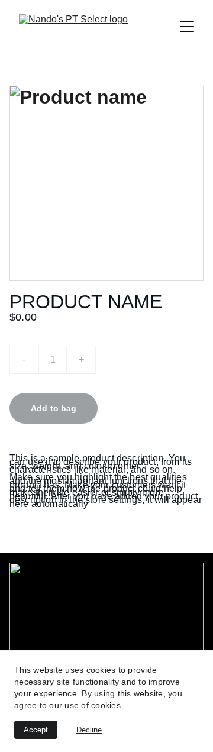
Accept (36, 729)
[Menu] (187, 26)
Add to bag (53, 408)
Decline (89, 729)
